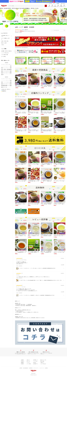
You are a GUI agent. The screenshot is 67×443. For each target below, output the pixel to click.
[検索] (46, 6)
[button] (63, 3)
